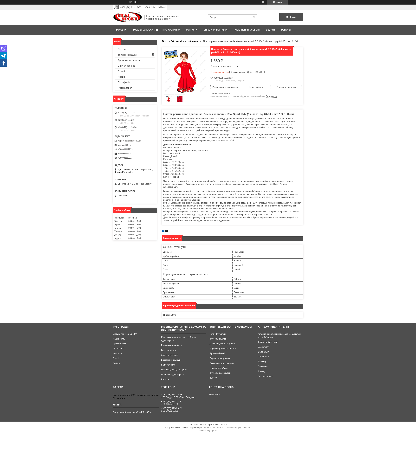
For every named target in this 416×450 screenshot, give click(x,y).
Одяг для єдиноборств (172, 374)
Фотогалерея (125, 87)
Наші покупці (119, 339)
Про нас (122, 49)
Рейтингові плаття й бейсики (186, 41)
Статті (121, 71)
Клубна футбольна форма (223, 348)
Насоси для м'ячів (219, 368)
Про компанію (171, 30)
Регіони (286, 30)
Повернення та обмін (247, 30)
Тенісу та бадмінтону (268, 342)
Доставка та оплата (129, 60)
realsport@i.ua (124, 145)
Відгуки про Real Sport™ (125, 334)
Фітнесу (262, 371)
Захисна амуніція (169, 355)
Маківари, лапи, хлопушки (174, 369)
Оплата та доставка (215, 30)
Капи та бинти (168, 365)
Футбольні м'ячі (217, 353)
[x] (166, 231)
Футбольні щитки (218, 339)
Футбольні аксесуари (220, 373)
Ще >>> (165, 379)
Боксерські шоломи (170, 360)
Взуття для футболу (220, 358)
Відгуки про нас (126, 65)
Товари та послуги (144, 30)
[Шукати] (254, 17)
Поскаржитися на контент (212, 427)
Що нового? (118, 348)
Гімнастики (263, 356)
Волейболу (263, 352)
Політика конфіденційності (238, 427)
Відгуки (270, 30)
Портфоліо (124, 82)
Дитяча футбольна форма (222, 343)
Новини (122, 76)
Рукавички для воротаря (222, 363)
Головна (121, 30)
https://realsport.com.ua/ (129, 141)
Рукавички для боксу (171, 345)
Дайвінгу (262, 361)
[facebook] (163, 231)
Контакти (191, 30)
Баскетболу (263, 347)
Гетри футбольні (218, 334)
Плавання (262, 366)
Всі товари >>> (265, 376)
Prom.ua (223, 425)
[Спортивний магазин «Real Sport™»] (127, 17)
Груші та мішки (168, 350)
